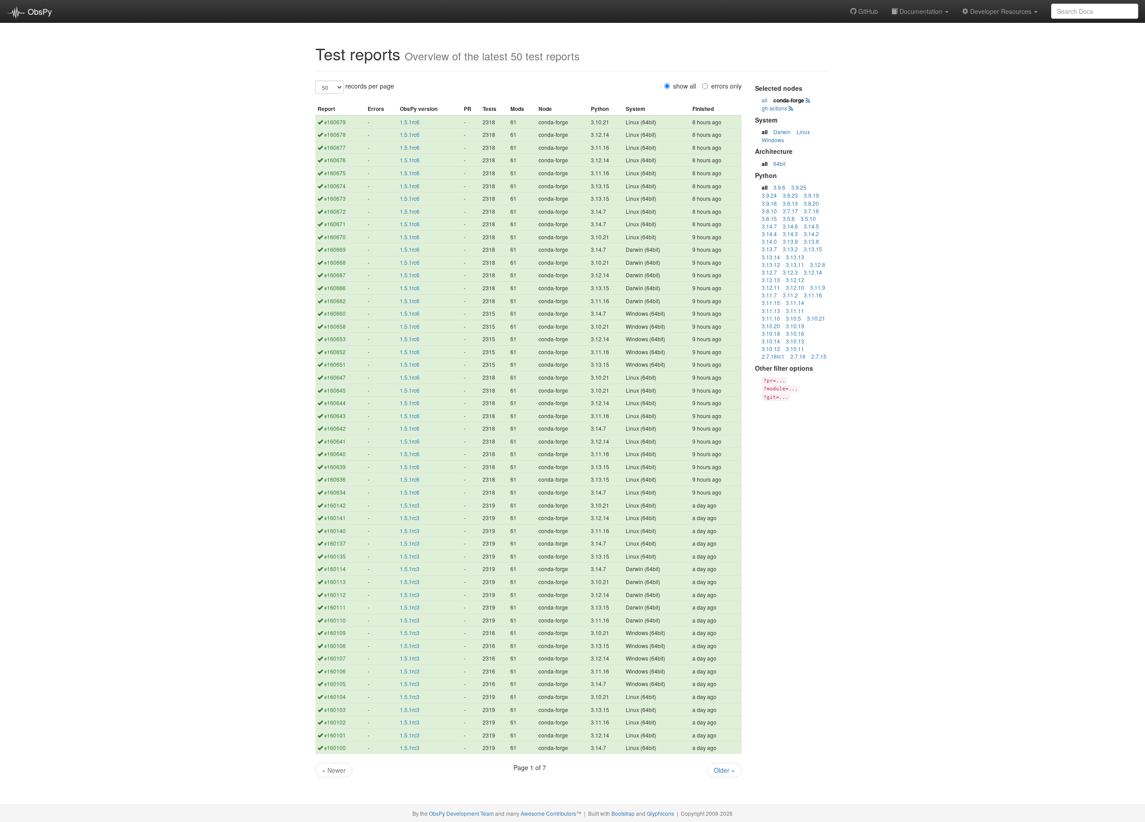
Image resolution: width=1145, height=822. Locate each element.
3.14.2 (811, 233)
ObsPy (38, 11)
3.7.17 (790, 211)
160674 (335, 186)
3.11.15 (771, 302)
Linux (803, 132)
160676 (335, 160)
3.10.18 (771, 333)
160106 (335, 671)
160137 (335, 543)
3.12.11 (771, 287)
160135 (335, 556)
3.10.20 (771, 326)
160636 (335, 479)
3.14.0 (769, 241)
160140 (335, 530)
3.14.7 (769, 226)
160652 (335, 352)
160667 (335, 275)
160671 (335, 224)
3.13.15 (813, 249)
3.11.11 (795, 310)
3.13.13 (795, 257)
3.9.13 (790, 203)
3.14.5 (811, 226)
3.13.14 (771, 257)
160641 (335, 441)
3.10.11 (795, 348)
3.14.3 (790, 233)
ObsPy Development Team (461, 813)
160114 (335, 568)
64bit (779, 163)
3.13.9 (790, 241)
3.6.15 (769, 218)
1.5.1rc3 (410, 505)
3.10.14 (771, 341)
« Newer (334, 770)
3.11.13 (771, 310)
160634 (335, 492)
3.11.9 (817, 287)
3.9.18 (769, 203)
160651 (335, 364)
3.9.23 (790, 195)
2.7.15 (819, 356)
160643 (335, 415)
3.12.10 (795, 287)
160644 (335, 403)
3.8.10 (769, 211)
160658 (335, 326)
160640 (335, 454)
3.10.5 (793, 318)
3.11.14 (795, 302)
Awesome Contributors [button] (548, 813)
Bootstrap (623, 813)
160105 (335, 683)
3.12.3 (790, 272)
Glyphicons (660, 813)
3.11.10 (771, 318)
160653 (335, 339)
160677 (335, 147)
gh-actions (774, 108)
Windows (773, 140)
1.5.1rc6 (410, 122)
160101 (335, 735)
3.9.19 (811, 195)
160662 (335, 301)
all (765, 100)
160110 (335, 620)
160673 (335, 198)
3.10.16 (795, 333)
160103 (335, 709)
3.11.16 (813, 295)
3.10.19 (795, 326)
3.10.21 (816, 318)
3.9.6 (779, 187)
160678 (335, 134)
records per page (369, 85)
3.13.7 (769, 249)
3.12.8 (817, 264)
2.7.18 (798, 356)
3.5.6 (789, 218)
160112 (335, 594)
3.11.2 (790, 295)
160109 (335, 632)
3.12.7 (769, 272)
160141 (335, 517)
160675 (335, 173)
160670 (335, 237)
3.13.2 (790, 249)
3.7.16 (811, 211)
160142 (335, 505)
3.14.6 (790, 226)
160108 (335, 645)
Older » (724, 770)
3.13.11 (795, 264)
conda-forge (788, 100)
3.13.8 (811, 241)
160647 (335, 377)
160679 (335, 122)
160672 (335, 211)
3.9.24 (769, 195)
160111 (335, 607)
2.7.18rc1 (773, 356)
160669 (335, 249)
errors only (726, 85)
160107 (335, 658)
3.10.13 (795, 341)
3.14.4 (769, 233)
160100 (335, 747)
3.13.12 (771, 264)
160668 (335, 262)
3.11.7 (769, 295)
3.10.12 (771, 348)
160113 (335, 581)
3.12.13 (771, 280)
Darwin (782, 132)
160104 (335, 696)
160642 (335, 428)
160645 (335, 390)
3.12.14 (813, 272)
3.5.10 (808, 218)
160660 (335, 313)
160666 (335, 288)
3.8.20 (811, 203)
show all (684, 85)
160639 (335, 466)
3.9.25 (798, 187)
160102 (335, 722)
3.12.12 (795, 280)
